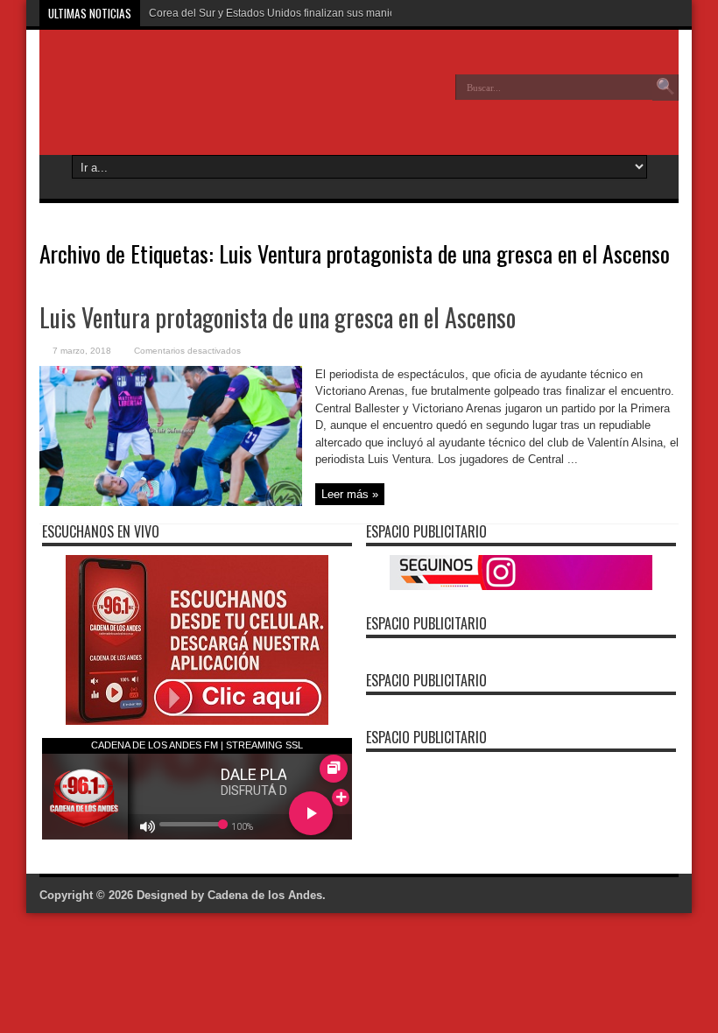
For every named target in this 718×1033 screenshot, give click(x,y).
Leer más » (349, 494)
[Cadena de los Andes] (167, 100)
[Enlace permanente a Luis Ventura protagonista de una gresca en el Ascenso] (170, 502)
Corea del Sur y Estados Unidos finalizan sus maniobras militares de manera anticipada (358, 13)
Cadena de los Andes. (267, 895)
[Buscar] (665, 87)
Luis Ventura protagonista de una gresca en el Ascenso (277, 317)
